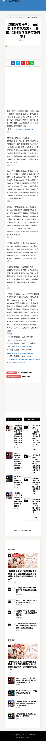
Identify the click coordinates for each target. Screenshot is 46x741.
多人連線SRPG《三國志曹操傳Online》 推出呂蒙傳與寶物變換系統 (36, 485)
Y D (26, 40)
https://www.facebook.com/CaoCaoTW (19, 346)
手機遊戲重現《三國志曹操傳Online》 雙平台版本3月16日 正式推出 (36, 506)
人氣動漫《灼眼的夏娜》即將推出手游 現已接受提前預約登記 (26, 590)
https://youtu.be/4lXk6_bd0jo (23, 129)
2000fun (20, 594)
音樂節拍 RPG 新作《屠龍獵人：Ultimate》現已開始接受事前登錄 (26, 613)
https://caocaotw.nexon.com (16, 340)
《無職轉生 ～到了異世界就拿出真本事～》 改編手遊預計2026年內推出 (18, 499)
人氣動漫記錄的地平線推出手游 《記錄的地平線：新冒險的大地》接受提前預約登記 (26, 626)
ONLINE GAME (26, 376)
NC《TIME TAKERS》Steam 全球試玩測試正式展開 (18, 480)
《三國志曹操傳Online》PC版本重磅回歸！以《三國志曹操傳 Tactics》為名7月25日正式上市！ (36, 436)
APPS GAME (16, 555)
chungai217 (36, 517)
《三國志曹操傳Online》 (25, 373)
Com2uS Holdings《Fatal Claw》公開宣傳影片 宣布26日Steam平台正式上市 (26, 680)
